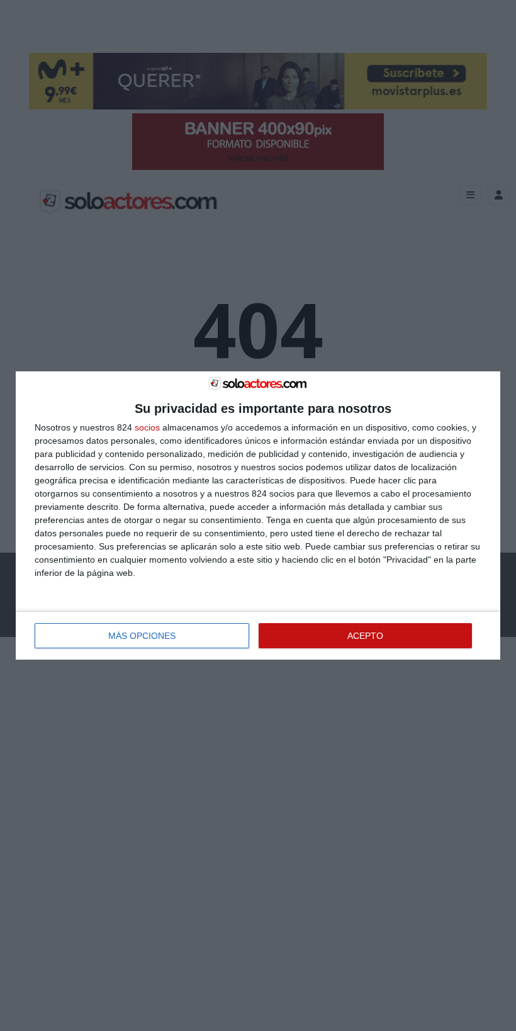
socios (147, 427)
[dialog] (258, 515)
